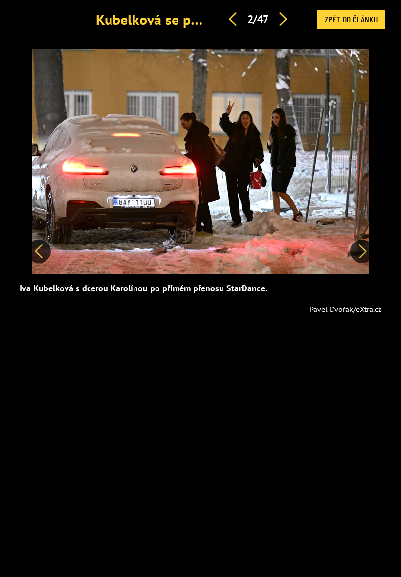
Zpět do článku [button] (351, 19)
